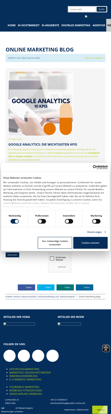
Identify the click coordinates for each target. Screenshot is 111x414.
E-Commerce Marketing (25, 379)
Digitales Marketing (75, 25)
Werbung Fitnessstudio (25, 390)
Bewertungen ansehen (12, 411)
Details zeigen (94, 231)
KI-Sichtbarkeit (28, 25)
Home (12, 25)
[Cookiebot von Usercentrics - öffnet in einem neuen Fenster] (95, 167)
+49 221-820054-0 (58, 399)
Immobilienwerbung (23, 376)
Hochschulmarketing (24, 369)
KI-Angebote (50, 25)
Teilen (28, 287)
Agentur (99, 25)
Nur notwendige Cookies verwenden (55, 243)
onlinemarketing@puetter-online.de (67, 403)
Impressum (43, 206)
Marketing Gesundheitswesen (30, 372)
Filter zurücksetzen (94, 58)
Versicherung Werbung (25, 394)
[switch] (42, 221)
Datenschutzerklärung (15, 206)
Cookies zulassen (90, 242)
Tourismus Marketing (24, 387)
